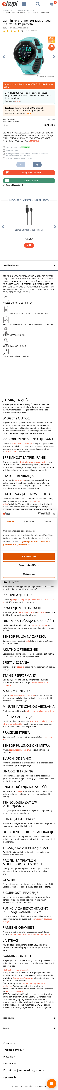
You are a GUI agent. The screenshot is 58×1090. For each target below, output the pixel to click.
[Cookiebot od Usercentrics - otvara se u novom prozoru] (38, 514)
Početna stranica (8, 10)
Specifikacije (8, 1018)
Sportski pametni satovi (26, 10)
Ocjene (6, 1028)
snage (19, 791)
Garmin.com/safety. (14, 991)
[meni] (24, 4)
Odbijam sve (29, 574)
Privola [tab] (10, 521)
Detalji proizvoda (10, 265)
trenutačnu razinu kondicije (22, 695)
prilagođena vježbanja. (22, 443)
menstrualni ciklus (26, 612)
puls (28, 641)
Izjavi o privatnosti (30, 541)
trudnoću (41, 612)
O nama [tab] (47, 521)
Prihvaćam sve (29, 556)
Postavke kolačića (27, 565)
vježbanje (20, 667)
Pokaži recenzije (31, 31)
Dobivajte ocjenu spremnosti (32, 462)
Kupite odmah (31, 180)
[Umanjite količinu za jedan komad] (20, 164)
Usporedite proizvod (14, 185)
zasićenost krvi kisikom (19, 750)
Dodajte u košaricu (31, 172)
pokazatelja (19, 480)
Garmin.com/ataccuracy (23, 978)
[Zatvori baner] (54, 514)
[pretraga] (38, 4)
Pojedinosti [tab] (29, 521)
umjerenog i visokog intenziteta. (39, 711)
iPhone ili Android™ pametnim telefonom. (30, 934)
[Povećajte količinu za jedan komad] (37, 164)
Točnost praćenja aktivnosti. (16, 970)
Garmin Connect (11, 451)
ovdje (17, 101)
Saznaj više (34, 141)
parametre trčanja (39, 625)
